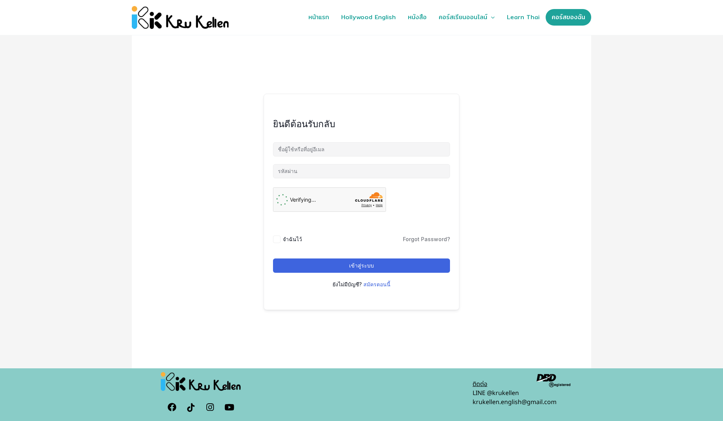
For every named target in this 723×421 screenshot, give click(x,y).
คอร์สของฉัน (568, 17)
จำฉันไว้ (292, 239)
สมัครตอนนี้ (376, 284)
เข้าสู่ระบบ (361, 265)
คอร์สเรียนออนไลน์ (463, 17)
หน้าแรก (318, 17)
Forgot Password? (426, 239)
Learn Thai (523, 17)
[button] (491, 17)
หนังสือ (417, 17)
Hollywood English (368, 17)
